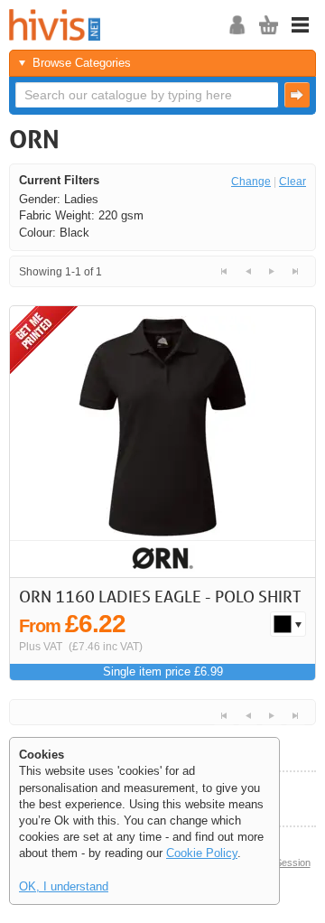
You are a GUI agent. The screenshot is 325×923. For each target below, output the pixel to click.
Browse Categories (81, 63)
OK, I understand (63, 886)
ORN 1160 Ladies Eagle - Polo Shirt (160, 596)
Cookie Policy (201, 853)
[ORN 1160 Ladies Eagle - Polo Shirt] (162, 441)
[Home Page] (131, 25)
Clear (292, 181)
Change (251, 181)
